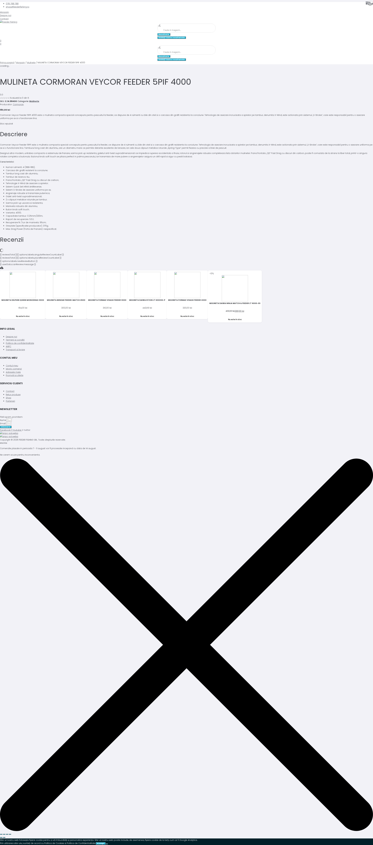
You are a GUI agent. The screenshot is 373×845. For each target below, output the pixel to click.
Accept (100, 843)
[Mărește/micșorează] (1, 834)
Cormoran (18, 104)
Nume (3, 420)
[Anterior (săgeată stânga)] (1, 837)
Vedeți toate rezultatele (172, 37)
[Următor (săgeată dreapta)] (4, 837)
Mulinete (31, 62)
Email (3, 423)
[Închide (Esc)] (10, 834)
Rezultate (164, 34)
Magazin (20, 62)
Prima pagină (7, 62)
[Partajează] (7, 834)
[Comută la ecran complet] (4, 834)
